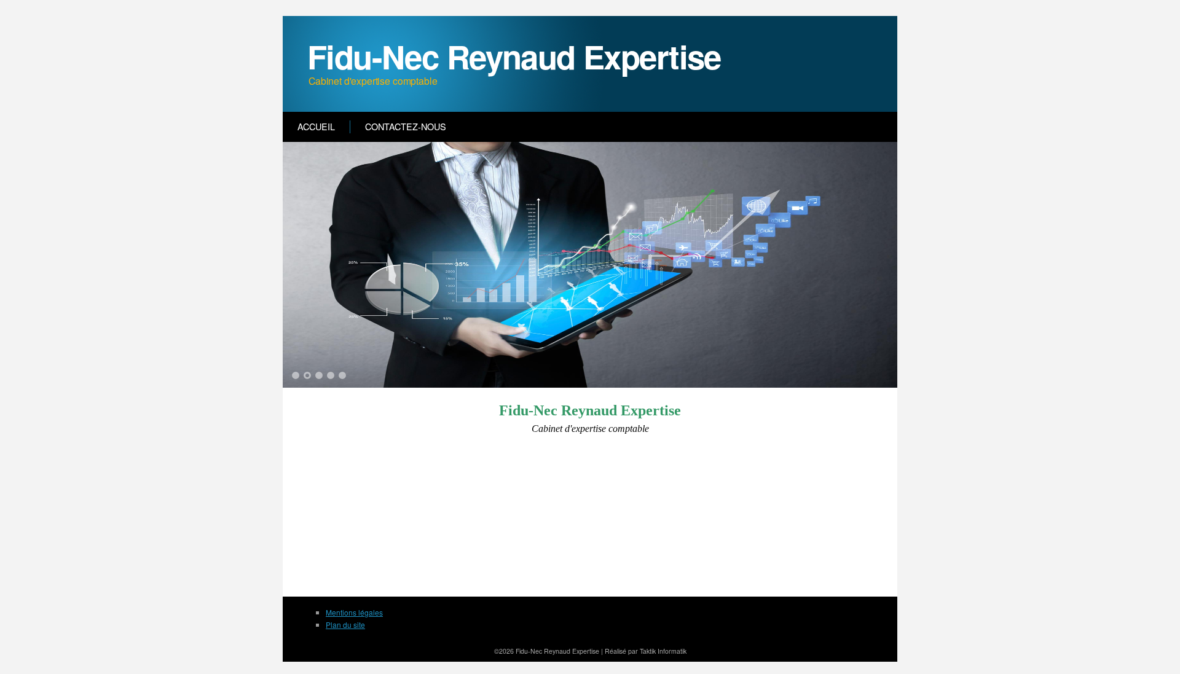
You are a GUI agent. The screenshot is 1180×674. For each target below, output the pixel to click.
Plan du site (345, 624)
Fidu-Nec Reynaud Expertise (514, 56)
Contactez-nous (405, 126)
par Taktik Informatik (656, 651)
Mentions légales (354, 612)
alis (618, 651)
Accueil (316, 126)
